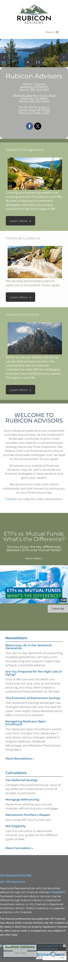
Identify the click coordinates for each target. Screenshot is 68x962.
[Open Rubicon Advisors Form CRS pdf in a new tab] (20, 957)
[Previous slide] (4, 57)
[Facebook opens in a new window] (29, 126)
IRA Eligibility (15, 826)
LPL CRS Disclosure (12, 881)
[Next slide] (64, 57)
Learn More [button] (19, 221)
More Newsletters (19, 758)
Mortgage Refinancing (22, 799)
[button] (52, 32)
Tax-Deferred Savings (21, 780)
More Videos (34, 558)
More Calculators (19, 848)
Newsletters (16, 638)
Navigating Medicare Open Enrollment (25, 723)
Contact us (13, 499)
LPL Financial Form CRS (15, 875)
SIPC (62, 892)
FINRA (55, 892)
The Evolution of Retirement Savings (32, 698)
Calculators (15, 773)
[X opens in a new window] (37, 126)
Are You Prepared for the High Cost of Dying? (33, 673)
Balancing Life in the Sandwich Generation (28, 647)
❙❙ (38, 61)
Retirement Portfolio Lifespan (27, 815)
